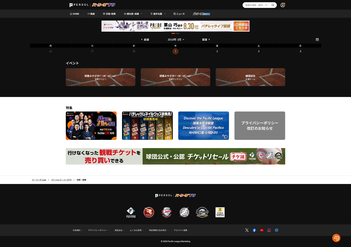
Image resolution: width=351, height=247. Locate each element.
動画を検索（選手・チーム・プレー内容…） (261, 5)
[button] (173, 33)
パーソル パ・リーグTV (61, 179)
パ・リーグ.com (39, 179)
